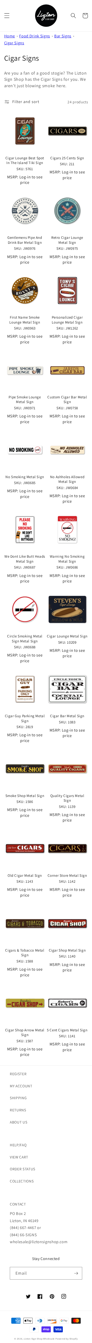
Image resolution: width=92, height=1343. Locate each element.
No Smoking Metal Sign (24, 476)
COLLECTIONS (22, 1181)
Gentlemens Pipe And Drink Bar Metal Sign (24, 240)
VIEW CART (19, 1156)
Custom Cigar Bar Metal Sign (67, 399)
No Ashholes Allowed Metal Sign (67, 479)
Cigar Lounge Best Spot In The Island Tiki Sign (24, 160)
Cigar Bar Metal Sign (67, 715)
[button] (7, 16)
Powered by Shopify (66, 1338)
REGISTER (18, 1073)
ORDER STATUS (22, 1168)
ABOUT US (18, 1122)
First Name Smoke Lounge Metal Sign (24, 320)
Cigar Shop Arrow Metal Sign (24, 1032)
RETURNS (18, 1109)
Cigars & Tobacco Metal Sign (24, 953)
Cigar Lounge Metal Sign (67, 636)
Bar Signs (62, 36)
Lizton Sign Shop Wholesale (39, 1338)
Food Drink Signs (34, 36)
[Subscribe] (76, 1273)
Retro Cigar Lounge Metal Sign (67, 240)
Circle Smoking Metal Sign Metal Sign (24, 638)
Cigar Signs (14, 43)
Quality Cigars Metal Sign (67, 798)
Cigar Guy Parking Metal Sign (25, 718)
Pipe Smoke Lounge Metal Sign (25, 399)
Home (9, 36)
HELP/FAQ (18, 1144)
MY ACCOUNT (21, 1085)
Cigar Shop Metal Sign (67, 950)
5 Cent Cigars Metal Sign (67, 1030)
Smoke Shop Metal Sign (24, 795)
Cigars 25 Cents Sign (67, 158)
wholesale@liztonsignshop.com (38, 1241)
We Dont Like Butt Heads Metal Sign (24, 559)
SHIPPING (18, 1097)
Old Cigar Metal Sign (25, 875)
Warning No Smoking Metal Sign (67, 559)
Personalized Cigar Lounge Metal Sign (67, 320)
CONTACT (18, 1204)
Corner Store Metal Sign (67, 875)
